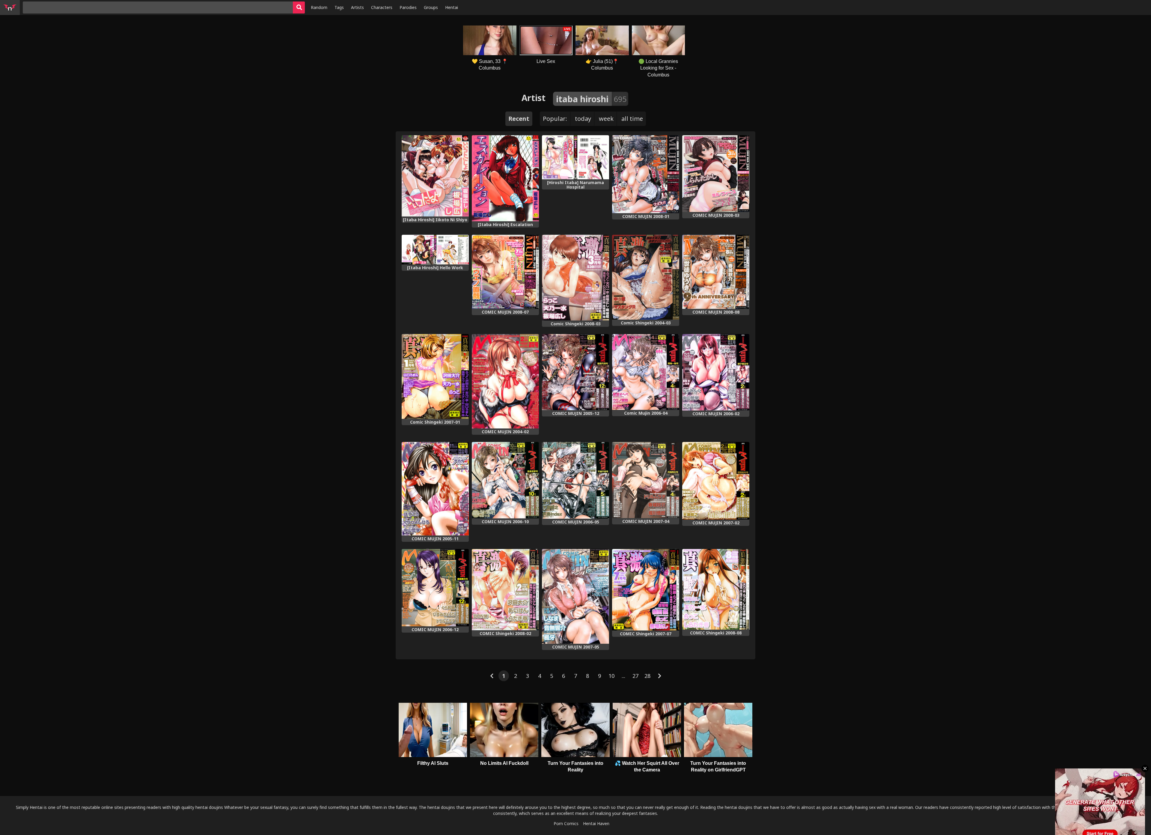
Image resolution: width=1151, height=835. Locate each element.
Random (319, 7)
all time (632, 119)
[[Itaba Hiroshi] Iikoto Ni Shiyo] (435, 175)
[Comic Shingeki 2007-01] (435, 376)
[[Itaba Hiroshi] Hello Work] (435, 249)
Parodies (408, 7)
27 (635, 675)
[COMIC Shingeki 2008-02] (505, 589)
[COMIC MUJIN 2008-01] (645, 174)
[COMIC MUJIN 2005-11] (435, 488)
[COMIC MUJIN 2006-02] (715, 372)
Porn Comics (566, 823)
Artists (357, 7)
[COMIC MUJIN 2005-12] (575, 372)
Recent (518, 119)
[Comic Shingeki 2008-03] (575, 278)
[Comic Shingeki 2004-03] (645, 277)
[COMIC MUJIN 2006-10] (505, 480)
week (606, 119)
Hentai (451, 7)
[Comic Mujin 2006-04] (645, 372)
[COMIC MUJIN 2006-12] (435, 587)
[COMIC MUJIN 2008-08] (715, 272)
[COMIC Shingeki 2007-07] (645, 590)
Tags (339, 7)
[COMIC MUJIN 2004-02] (505, 381)
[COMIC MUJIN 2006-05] (575, 480)
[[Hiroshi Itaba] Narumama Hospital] (575, 157)
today (583, 119)
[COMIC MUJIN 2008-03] (715, 173)
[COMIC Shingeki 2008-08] (715, 589)
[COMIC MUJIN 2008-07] (505, 272)
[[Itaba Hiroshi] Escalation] (505, 178)
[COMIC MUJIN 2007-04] (645, 480)
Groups (431, 7)
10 (611, 675)
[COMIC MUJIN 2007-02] (715, 481)
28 (647, 675)
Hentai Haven (596, 823)
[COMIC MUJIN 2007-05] (575, 596)
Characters (381, 7)
